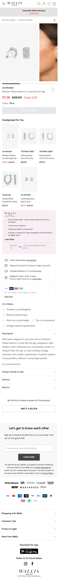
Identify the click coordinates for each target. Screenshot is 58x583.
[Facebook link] (31, 571)
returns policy (37, 275)
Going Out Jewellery (25, 20)
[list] (28, 52)
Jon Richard (7, 85)
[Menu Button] (3, 3)
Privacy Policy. (31, 481)
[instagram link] (24, 571)
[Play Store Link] (28, 559)
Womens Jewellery (9, 20)
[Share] (52, 20)
